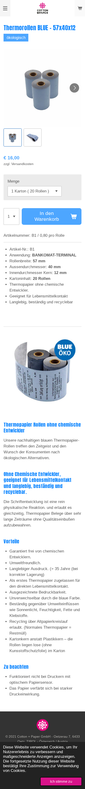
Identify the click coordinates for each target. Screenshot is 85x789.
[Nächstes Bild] (74, 88)
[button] (13, 137)
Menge (13, 181)
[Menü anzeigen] (5, 8)
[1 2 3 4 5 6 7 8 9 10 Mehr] (11, 216)
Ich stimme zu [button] (61, 781)
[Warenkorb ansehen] (80, 8)
